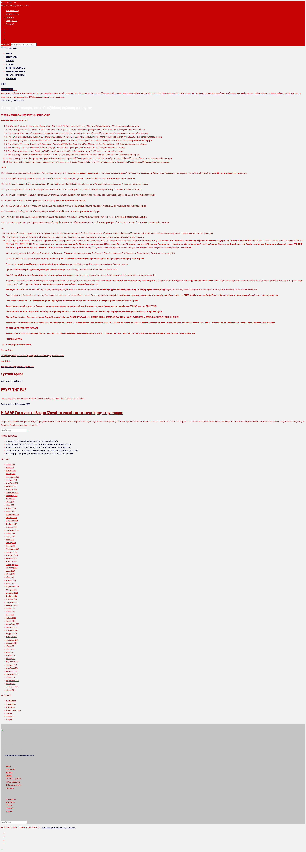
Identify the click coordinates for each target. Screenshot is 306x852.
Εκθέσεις (10, 17)
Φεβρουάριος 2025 (12, 515)
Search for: (5, 44)
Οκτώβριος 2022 (11, 599)
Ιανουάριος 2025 (11, 518)
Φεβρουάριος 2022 (12, 624)
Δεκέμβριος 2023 (12, 555)
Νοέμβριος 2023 (11, 558)
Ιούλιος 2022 (10, 609)
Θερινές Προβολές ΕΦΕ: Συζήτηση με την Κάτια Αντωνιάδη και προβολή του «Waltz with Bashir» (95, 93)
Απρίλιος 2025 (11, 508)
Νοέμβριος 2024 (11, 524)
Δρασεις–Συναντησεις (13, 710)
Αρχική (9, 53)
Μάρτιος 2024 (10, 546)
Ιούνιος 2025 (10, 502)
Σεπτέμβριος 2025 (12, 493)
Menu (3, 84)
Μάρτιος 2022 (10, 621)
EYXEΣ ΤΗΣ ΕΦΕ (13, 389)
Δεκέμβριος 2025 (12, 483)
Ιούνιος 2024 (10, 536)
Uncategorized (11, 701)
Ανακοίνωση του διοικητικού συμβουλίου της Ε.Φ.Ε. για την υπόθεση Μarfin (29, 93)
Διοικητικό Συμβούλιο (15, 68)
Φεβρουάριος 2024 (12, 549)
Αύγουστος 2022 (11, 605)
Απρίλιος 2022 (11, 618)
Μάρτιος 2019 (10, 684)
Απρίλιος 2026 (11, 471)
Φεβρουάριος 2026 (12, 477)
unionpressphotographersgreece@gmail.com (19, 755)
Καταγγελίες (12, 21)
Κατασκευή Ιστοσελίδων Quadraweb (58, 827)
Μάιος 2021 (10, 652)
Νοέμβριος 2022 (11, 596)
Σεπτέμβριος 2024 (12, 530)
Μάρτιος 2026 (10, 474)
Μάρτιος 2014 (10, 690)
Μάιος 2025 (10, 505)
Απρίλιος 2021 (11, 656)
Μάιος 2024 (10, 540)
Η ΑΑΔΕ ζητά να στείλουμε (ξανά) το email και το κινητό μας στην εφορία (62, 412)
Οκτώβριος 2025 (11, 489)
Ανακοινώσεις (12, 11)
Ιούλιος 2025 (10, 499)
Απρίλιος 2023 (11, 580)
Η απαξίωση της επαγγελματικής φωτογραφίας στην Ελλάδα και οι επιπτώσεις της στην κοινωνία (39, 454)
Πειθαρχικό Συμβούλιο (15, 75)
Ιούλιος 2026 (10, 464)
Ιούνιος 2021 (10, 649)
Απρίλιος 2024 (11, 543)
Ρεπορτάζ (10, 24)
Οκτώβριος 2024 (11, 527)
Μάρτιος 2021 (10, 659)
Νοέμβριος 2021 (11, 634)
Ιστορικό (10, 64)
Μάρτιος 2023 (10, 583)
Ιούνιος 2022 (10, 612)
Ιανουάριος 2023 (11, 590)
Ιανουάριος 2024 (11, 552)
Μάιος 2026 (10, 468)
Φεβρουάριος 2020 (12, 681)
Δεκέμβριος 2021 (12, 630)
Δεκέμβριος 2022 (12, 593)
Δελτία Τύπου (12, 14)
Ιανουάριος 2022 (11, 627)
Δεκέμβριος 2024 (12, 521)
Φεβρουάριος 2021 (12, 662)
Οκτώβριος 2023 (11, 561)
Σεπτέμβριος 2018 (12, 687)
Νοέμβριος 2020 (11, 671)
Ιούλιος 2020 (10, 678)
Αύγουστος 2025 (11, 496)
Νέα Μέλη (10, 61)
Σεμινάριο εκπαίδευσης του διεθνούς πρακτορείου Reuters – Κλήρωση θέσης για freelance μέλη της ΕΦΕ (248, 93)
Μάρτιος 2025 (10, 511)
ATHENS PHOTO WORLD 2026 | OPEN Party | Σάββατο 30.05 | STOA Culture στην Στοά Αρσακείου (169, 93)
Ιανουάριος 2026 (11, 480)
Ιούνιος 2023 (10, 574)
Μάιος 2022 (10, 615)
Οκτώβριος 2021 (11, 637)
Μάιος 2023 (10, 577)
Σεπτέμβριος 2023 (12, 565)
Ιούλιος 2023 (10, 571)
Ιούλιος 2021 (10, 646)
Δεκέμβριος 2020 (12, 668)
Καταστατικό (12, 57)
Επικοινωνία (11, 78)
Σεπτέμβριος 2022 (12, 602)
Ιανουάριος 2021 (11, 665)
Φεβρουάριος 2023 (12, 587)
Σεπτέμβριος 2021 (12, 640)
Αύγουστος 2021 (11, 643)
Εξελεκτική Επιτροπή (15, 71)
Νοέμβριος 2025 (11, 486)
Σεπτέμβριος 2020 (12, 674)
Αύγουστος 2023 (11, 568)
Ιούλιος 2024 (10, 533)
